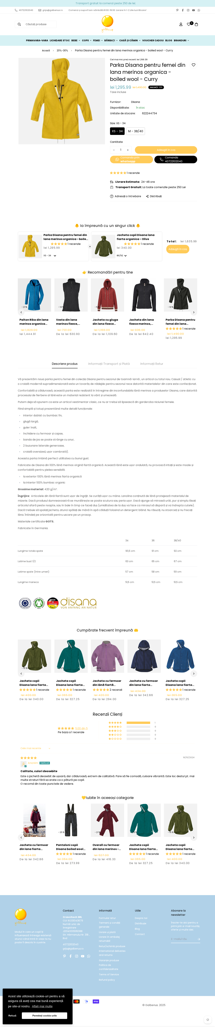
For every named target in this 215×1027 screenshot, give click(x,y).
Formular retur (107, 918)
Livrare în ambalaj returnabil (109, 939)
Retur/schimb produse (112, 946)
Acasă (46, 50)
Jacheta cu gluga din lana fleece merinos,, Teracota (106, 324)
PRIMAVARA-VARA (37, 40)
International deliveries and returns (112, 953)
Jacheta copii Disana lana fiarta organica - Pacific (69, 685)
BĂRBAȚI (109, 40)
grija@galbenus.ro (73, 948)
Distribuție (140, 923)
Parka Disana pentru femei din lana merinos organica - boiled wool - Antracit (180, 328)
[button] (118, 173)
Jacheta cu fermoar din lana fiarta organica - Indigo (143, 685)
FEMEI (96, 40)
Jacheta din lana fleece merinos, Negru (141, 324)
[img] (28, 758)
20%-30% (62, 50)
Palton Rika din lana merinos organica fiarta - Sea (33, 324)
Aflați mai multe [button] (42, 1006)
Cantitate (116, 142)
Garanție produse (109, 960)
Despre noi (141, 918)
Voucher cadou (153, 40)
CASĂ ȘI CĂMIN (128, 40)
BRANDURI (180, 40)
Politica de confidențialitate (108, 967)
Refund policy (107, 980)
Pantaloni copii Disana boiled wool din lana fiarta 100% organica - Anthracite (70, 853)
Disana (135, 102)
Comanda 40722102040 (173, 159)
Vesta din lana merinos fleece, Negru (67, 324)
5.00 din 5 (81, 728)
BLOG (168, 40)
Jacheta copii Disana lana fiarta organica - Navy (179, 685)
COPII (85, 40)
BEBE (74, 40)
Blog (137, 929)
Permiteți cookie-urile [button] (44, 1015)
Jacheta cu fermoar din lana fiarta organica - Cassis (33, 849)
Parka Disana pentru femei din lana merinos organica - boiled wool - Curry (66, 239)
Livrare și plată (107, 932)
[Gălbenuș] (107, 24)
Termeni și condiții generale (109, 924)
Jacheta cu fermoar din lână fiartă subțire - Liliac (107, 685)
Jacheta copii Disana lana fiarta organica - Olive (136, 237)
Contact (140, 934)
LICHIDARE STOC (60, 40)
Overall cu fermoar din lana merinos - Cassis (106, 849)
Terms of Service (109, 974)
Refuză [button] (12, 1015)
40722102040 (70, 944)
